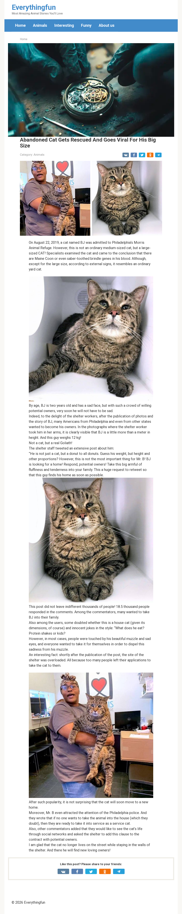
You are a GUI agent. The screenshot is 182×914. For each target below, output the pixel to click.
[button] (91, 90)
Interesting (64, 25)
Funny (86, 25)
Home (20, 25)
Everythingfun (34, 7)
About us (106, 25)
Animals (40, 25)
